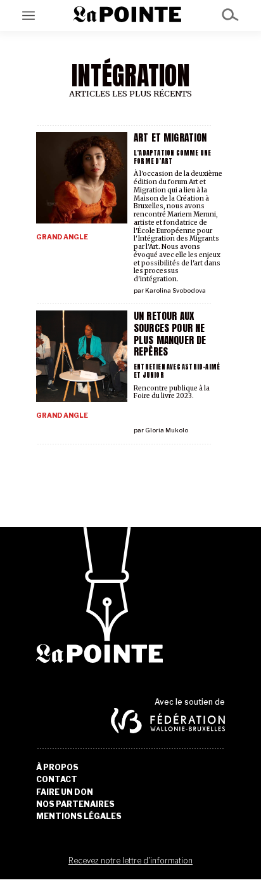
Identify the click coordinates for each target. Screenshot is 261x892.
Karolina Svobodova (175, 290)
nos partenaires (75, 804)
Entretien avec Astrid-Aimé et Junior (177, 371)
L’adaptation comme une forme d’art (173, 157)
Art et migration (170, 137)
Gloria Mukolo (166, 430)
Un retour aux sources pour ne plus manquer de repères (170, 334)
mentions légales (79, 816)
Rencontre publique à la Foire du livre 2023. (172, 392)
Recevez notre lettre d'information (130, 860)
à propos (57, 767)
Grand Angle (62, 237)
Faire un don (64, 792)
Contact (56, 779)
